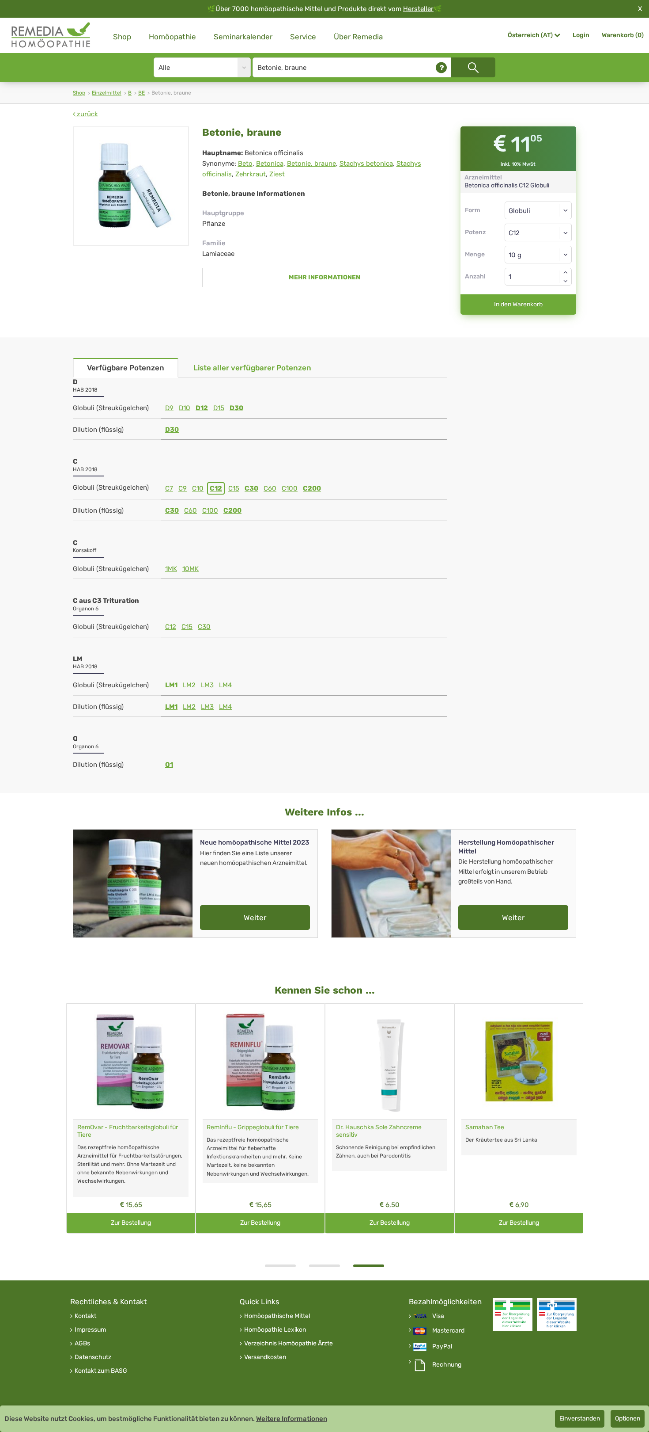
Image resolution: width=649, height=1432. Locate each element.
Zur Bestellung (131, 1222)
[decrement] (565, 281)
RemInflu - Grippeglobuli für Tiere (253, 1127)
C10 (198, 488)
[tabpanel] (389, 1118)
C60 (270, 488)
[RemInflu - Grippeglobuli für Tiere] (260, 1061)
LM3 (207, 685)
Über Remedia (358, 36)
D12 (202, 408)
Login (581, 35)
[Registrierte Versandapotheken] (512, 1314)
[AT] (51, 35)
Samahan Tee (484, 1127)
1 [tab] (280, 1265)
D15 (218, 408)
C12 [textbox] (514, 233)
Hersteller (418, 9)
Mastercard (448, 1331)
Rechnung (446, 1365)
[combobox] (538, 232)
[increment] (565, 272)
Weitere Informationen (291, 1419)
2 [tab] (324, 1265)
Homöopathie (172, 36)
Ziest (277, 174)
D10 (184, 408)
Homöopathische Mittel (277, 1316)
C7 (169, 488)
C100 (290, 488)
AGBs (82, 1344)
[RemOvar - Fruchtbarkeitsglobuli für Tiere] (131, 1061)
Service (303, 36)
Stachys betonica (366, 164)
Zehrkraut (250, 174)
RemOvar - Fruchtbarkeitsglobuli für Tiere (127, 1131)
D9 (169, 408)
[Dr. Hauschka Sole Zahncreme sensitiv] (389, 1061)
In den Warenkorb (518, 304)
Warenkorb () (623, 35)
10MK (190, 569)
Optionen (627, 1418)
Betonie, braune (311, 164)
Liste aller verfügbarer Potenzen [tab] (252, 367)
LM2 (189, 685)
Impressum (90, 1330)
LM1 (171, 685)
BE (141, 93)
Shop (122, 36)
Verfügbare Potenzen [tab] (125, 367)
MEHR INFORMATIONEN (324, 277)
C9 (182, 488)
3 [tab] (368, 1265)
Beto (245, 164)
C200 (312, 488)
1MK (171, 569)
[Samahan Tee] (519, 1061)
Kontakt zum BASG (101, 1371)
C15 (233, 488)
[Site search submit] (473, 67)
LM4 (225, 685)
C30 (251, 488)
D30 (236, 408)
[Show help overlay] (441, 67)
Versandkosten (265, 1357)
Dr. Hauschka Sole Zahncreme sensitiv (379, 1131)
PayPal (442, 1347)
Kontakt (85, 1316)
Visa (438, 1316)
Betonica (269, 164)
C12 (216, 488)
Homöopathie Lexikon (275, 1330)
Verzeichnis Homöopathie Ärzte (288, 1344)
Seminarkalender (243, 36)
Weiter (255, 917)
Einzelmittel (106, 93)
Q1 (169, 765)
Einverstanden (579, 1418)
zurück (86, 114)
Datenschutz (93, 1357)
